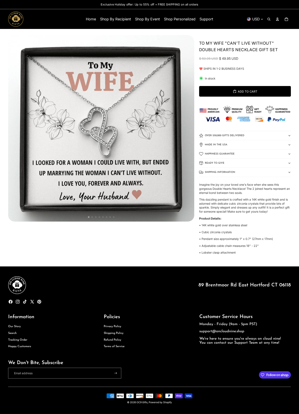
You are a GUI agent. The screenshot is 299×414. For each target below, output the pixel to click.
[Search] (268, 19)
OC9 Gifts (141, 402)
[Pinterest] (39, 301)
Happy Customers (19, 346)
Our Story (14, 326)
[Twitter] (32, 301)
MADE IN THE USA (216, 145)
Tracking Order (17, 339)
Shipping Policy (113, 333)
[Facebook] (10, 301)
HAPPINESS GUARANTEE (220, 154)
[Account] (277, 19)
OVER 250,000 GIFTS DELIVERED (224, 135)
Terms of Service (114, 346)
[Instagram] (17, 301)
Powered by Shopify (160, 402)
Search (12, 333)
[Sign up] (115, 373)
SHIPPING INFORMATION (220, 172)
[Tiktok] (24, 301)
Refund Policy (112, 339)
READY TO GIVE (214, 163)
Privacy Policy (112, 326)
